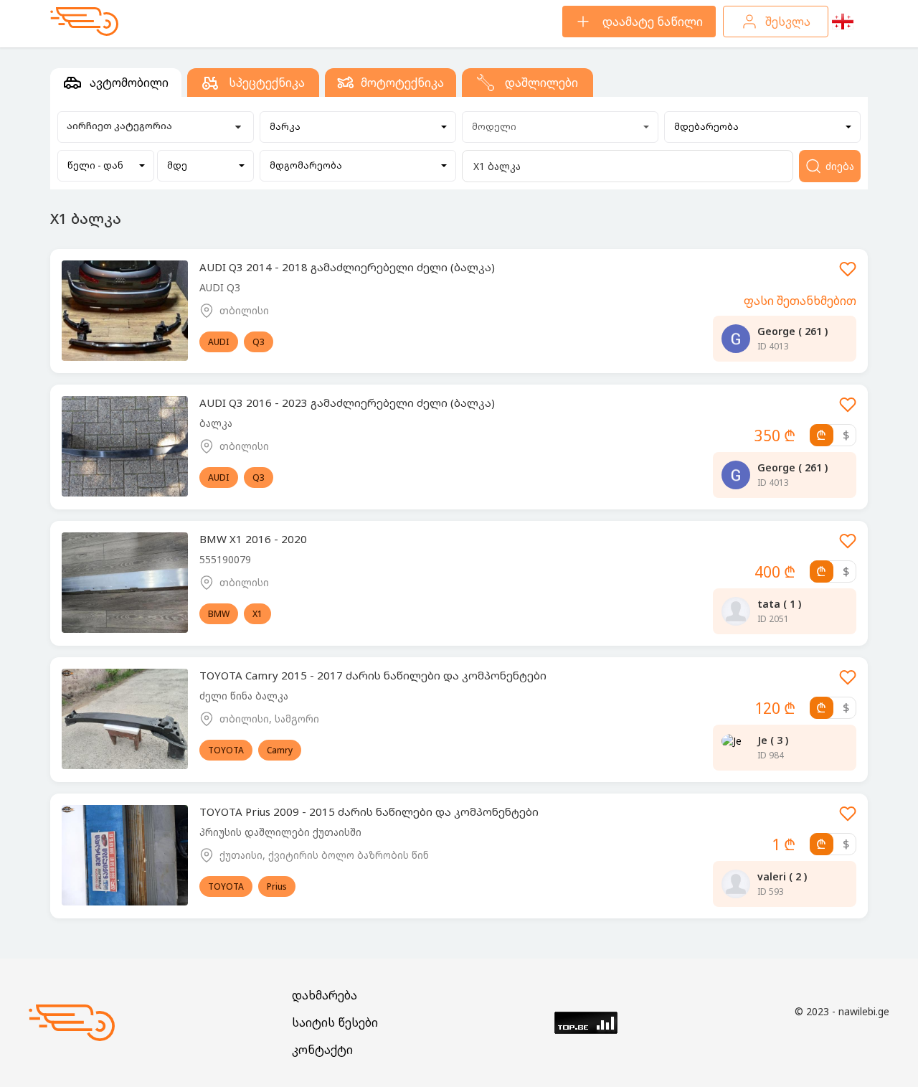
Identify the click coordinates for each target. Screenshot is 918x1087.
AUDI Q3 (219, 287)
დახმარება (324, 995)
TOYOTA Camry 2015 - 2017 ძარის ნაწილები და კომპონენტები (372, 675)
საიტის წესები (335, 1022)
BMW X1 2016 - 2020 (253, 539)
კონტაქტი (322, 1050)
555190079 (225, 559)
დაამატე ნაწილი (652, 21)
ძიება (839, 166)
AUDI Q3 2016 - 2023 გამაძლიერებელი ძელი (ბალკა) (347, 402)
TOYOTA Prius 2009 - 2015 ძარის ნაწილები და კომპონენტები (369, 811)
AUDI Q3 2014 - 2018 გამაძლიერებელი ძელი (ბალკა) (347, 267)
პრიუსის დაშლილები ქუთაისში (280, 832)
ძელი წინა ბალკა (243, 695)
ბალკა (215, 423)
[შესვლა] (847, 274)
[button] (358, 127)
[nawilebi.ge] (84, 21)
